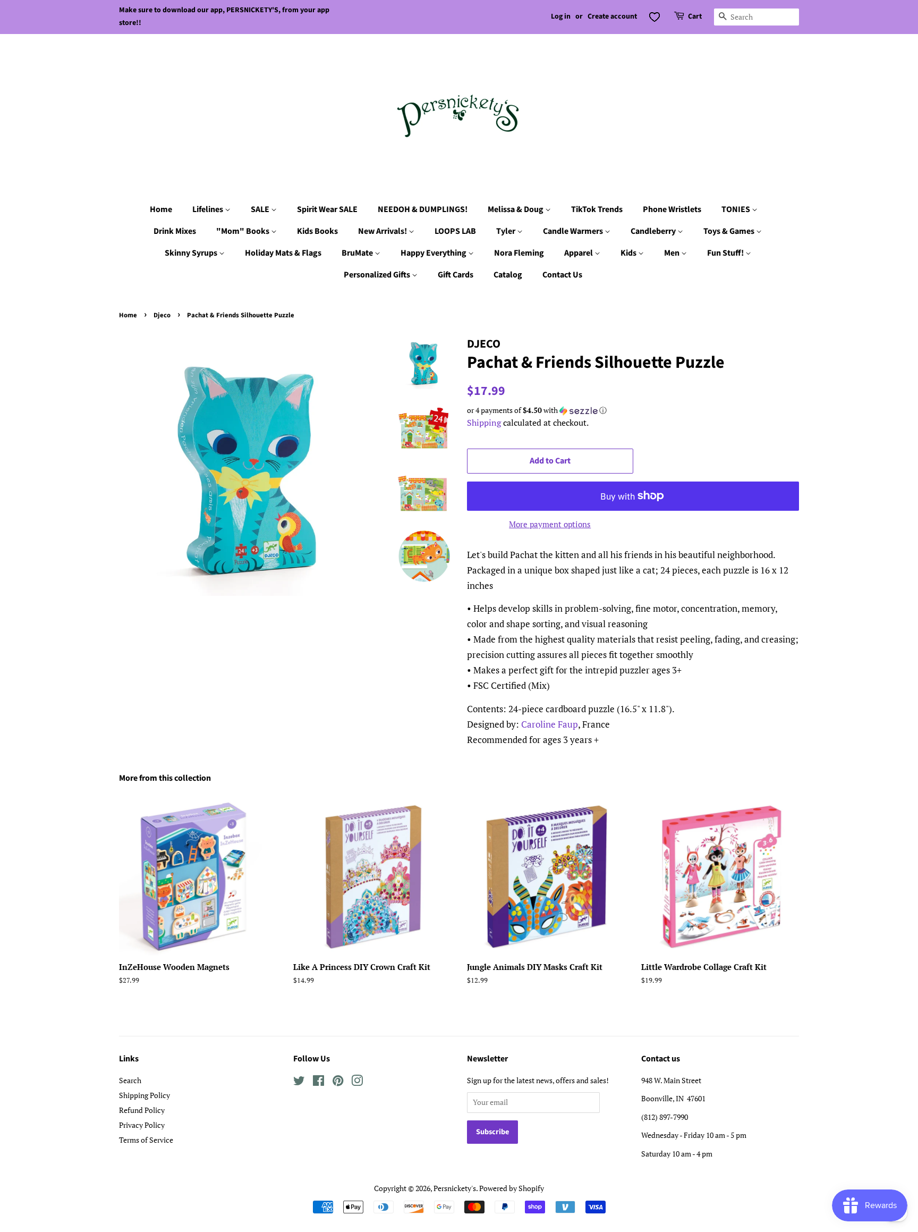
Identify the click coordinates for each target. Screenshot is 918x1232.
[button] (633, 410)
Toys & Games (729, 231)
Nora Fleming (519, 253)
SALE (261, 209)
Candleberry (654, 231)
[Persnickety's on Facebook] (318, 1082)
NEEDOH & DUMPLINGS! (423, 209)
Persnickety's (455, 1188)
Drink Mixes (175, 231)
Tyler (506, 231)
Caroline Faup (549, 724)
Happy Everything (434, 253)
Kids (629, 253)
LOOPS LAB (455, 231)
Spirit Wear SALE (327, 209)
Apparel (579, 253)
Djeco (162, 315)
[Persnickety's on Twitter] (299, 1082)
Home (161, 209)
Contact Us (562, 275)
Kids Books (317, 231)
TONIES (736, 209)
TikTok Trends (597, 209)
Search (130, 1080)
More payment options (550, 524)
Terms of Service (146, 1140)
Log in (561, 16)
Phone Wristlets (672, 209)
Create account (612, 16)
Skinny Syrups (192, 253)
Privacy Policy (142, 1125)
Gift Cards (455, 275)
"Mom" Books (243, 231)
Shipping (484, 422)
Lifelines (208, 209)
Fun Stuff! (726, 253)
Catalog (508, 275)
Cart (695, 16)
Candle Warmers (574, 231)
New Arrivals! (383, 231)
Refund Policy (142, 1110)
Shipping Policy (144, 1095)
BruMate (358, 253)
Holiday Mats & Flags (283, 253)
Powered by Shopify (511, 1188)
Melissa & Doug (516, 209)
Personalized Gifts (378, 275)
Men (672, 253)
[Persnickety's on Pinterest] (338, 1082)
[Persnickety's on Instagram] (357, 1082)
